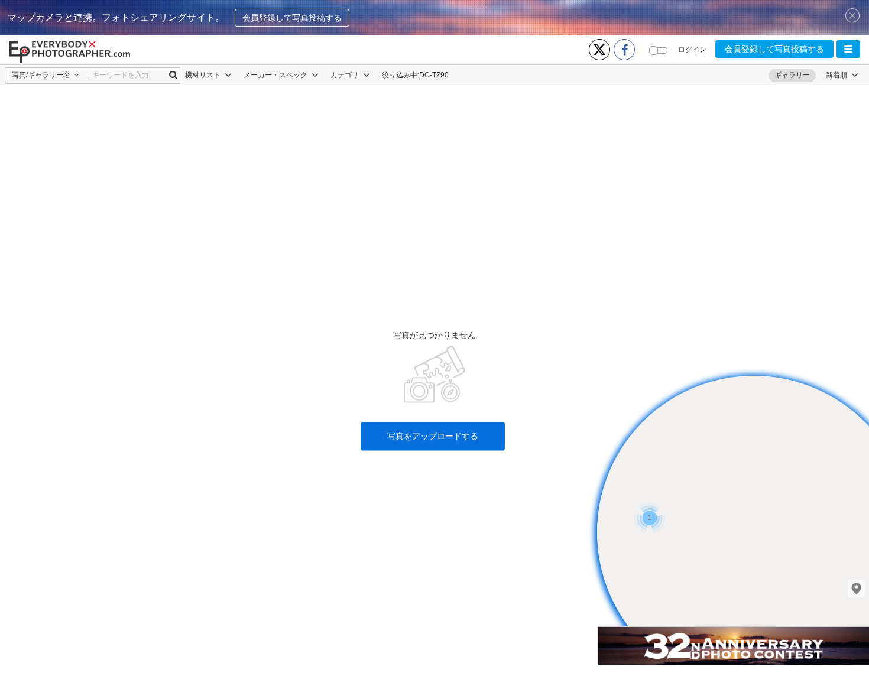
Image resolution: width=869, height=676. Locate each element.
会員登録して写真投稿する (292, 17)
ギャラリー (792, 75)
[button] (848, 49)
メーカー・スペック (276, 75)
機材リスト (203, 75)
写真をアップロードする (432, 436)
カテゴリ (345, 75)
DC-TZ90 (434, 75)
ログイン (692, 50)
